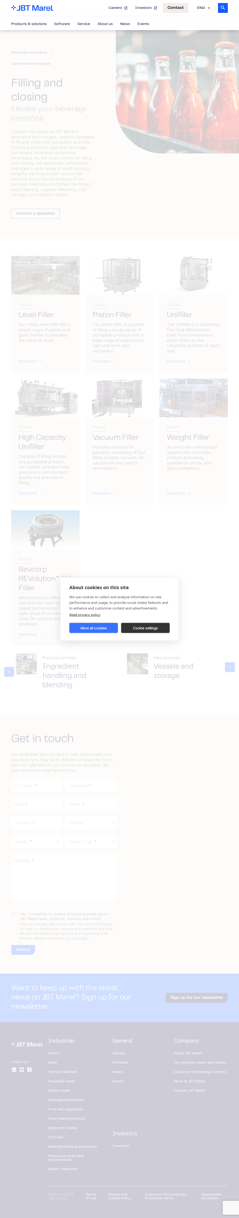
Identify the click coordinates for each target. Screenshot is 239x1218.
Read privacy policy (84, 614)
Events (143, 24)
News (125, 24)
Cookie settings (145, 628)
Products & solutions (29, 24)
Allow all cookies (93, 628)
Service (83, 24)
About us (105, 24)
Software (62, 24)
